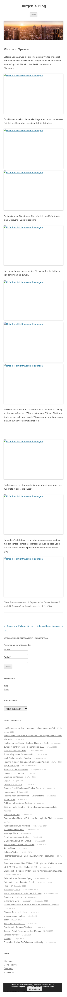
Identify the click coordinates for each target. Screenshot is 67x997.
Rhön (43, 606)
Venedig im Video (11, 935)
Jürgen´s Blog (33, 6)
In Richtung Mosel (12, 890)
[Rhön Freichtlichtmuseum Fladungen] (33, 94)
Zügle (49, 606)
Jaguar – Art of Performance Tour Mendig (22, 931)
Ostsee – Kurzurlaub (13, 784)
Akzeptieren (34, 989)
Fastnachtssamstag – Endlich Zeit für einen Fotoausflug (29, 856)
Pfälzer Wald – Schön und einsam (19, 844)
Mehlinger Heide (11, 833)
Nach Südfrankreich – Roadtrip (17, 758)
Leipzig (7, 781)
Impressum (9, 972)
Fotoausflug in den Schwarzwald (18, 754)
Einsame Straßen (11, 814)
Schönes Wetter (11, 852)
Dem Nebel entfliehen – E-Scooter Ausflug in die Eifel (28, 818)
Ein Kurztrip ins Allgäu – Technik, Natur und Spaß (26, 743)
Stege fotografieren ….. (14, 923)
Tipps (6, 689)
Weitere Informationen (45, 986)
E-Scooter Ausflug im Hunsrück (18, 841)
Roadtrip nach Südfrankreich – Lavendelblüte (24, 796)
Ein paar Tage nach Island (15, 912)
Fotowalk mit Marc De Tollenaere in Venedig (23, 942)
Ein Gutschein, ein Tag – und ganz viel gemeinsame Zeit (29, 728)
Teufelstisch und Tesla (14, 829)
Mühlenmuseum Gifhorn (14, 916)
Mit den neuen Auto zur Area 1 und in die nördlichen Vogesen (31, 905)
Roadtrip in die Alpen (13, 897)
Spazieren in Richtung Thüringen (18, 927)
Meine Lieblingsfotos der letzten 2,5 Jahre (22, 893)
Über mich (8, 968)
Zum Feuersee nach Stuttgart (17, 837)
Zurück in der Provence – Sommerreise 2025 (24, 747)
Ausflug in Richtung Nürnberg (17, 826)
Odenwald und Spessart (50, 626)
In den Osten (9, 799)
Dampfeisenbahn (32, 606)
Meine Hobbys (10, 965)
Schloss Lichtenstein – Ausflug (18, 803)
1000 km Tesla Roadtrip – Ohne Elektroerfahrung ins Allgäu (30, 807)
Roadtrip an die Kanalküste (16, 769)
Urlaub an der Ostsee (13, 777)
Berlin (6, 920)
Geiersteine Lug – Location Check (19, 882)
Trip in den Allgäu (11, 766)
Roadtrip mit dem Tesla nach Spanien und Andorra (26, 762)
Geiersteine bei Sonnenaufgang (18, 878)
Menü (33, 14)
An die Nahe (9, 848)
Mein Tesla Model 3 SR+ (15, 750)
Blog (52, 602)
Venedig (7, 938)
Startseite (8, 961)
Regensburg (9, 792)
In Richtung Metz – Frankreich (17, 901)
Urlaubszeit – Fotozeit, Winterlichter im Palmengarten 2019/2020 (33, 871)
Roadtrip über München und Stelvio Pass (22, 788)
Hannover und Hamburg (14, 773)
